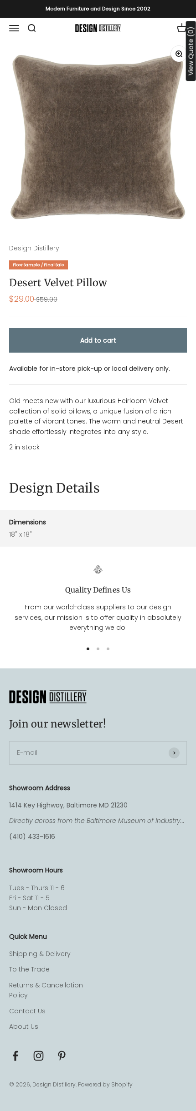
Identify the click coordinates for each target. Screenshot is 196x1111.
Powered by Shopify (105, 1084)
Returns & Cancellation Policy (46, 990)
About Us (23, 1026)
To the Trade (29, 969)
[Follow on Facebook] (15, 1056)
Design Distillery (34, 248)
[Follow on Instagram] (38, 1056)
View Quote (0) (191, 50)
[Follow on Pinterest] (62, 1056)
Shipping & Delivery (40, 953)
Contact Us (27, 1011)
